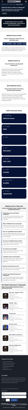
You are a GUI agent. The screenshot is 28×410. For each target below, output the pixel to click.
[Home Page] (14, 2)
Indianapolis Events (5, 4)
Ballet (14, 4)
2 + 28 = (3, 400)
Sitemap (12, 407)
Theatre (11, 4)
